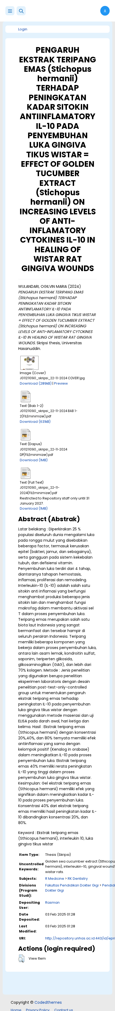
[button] (21, 10)
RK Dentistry (78, 878)
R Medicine (54, 878)
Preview (61, 383)
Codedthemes (48, 1002)
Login (22, 29)
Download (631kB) (35, 421)
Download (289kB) (36, 383)
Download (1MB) (34, 460)
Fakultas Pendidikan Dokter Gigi (72, 885)
